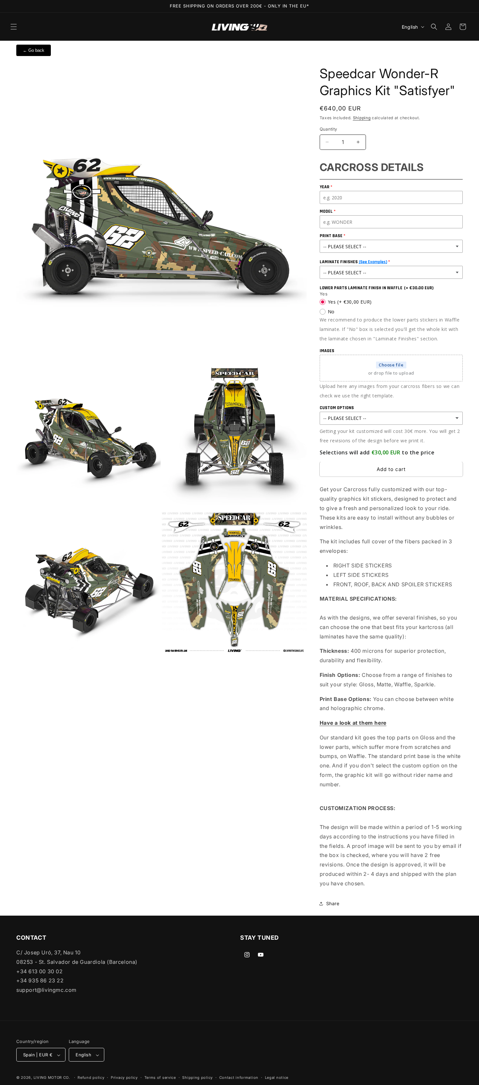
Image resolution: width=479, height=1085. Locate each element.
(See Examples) (373, 261)
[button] (14, 27)
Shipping (362, 117)
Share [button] (333, 903)
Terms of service (160, 1077)
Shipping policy (197, 1077)
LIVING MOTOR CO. (52, 1078)
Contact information (238, 1077)
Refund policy (91, 1077)
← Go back (33, 50)
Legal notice (276, 1077)
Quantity (328, 129)
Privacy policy (124, 1077)
